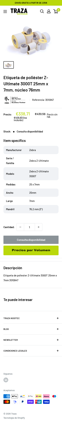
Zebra (15, 100)
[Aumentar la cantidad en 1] (38, 227)
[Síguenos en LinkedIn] (5, 380)
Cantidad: (8, 227)
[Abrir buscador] (42, 11)
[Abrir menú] (5, 11)
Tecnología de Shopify (14, 417)
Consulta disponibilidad (31, 239)
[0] (56, 11)
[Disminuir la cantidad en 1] (20, 227)
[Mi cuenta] (48, 11)
